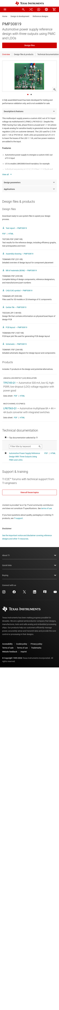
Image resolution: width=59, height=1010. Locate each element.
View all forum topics (29, 492)
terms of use (46, 508)
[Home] (29, 3)
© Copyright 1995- (12, 658)
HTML (11, 234)
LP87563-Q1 (10, 408)
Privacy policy (36, 644)
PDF (4, 234)
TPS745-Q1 (9, 382)
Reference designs (40, 16)
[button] (5, 9)
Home (4, 16)
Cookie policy (21, 644)
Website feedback (9, 652)
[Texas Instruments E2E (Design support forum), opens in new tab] (45, 593)
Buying (5, 575)
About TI (6, 555)
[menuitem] (23, 9)
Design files (29, 45)
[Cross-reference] (31, 9)
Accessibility (7, 644)
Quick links (7, 565)
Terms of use (22, 648)
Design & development (20, 16)
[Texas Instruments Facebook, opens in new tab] (14, 593)
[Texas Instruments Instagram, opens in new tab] (3, 593)
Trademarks (36, 648)
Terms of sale (7, 648)
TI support (18, 518)
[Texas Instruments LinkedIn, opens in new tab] (34, 593)
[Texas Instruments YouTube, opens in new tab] (55, 593)
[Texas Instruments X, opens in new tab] (24, 593)
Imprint (24, 652)
